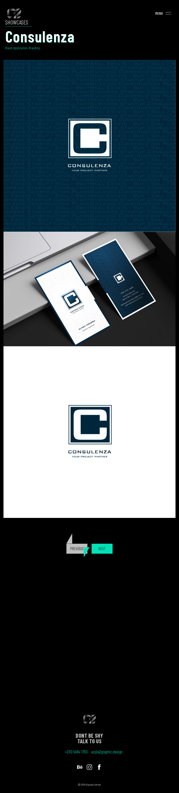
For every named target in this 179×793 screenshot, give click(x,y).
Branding (34, 48)
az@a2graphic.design (107, 751)
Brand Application (16, 48)
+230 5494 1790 (76, 751)
